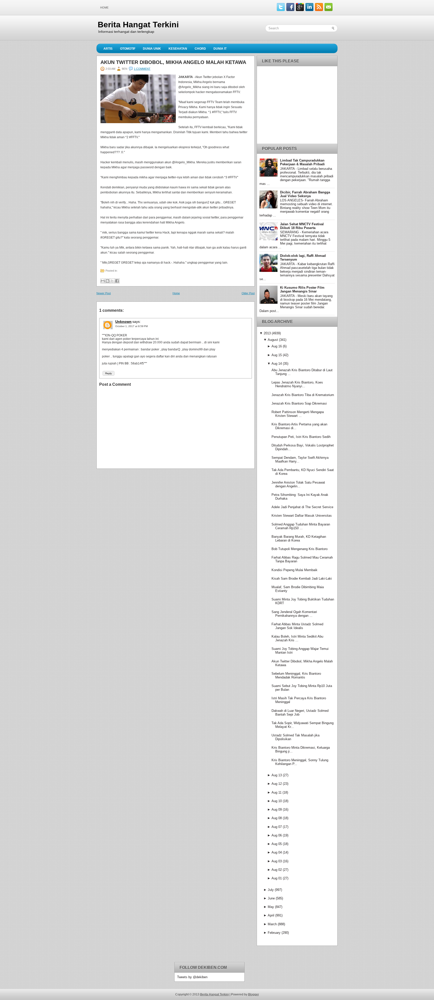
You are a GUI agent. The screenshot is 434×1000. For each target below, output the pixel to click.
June (271, 898)
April (271, 915)
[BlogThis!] (107, 280)
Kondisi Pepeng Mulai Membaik (294, 570)
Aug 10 (277, 801)
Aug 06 (277, 835)
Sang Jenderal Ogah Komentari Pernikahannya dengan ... (294, 614)
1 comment (142, 68)
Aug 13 (277, 775)
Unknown (123, 322)
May (271, 907)
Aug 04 (277, 852)
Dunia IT (220, 48)
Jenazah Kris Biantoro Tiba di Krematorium (303, 395)
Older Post (248, 293)
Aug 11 (277, 792)
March (272, 924)
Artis (108, 48)
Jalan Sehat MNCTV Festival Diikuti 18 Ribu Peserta (302, 226)
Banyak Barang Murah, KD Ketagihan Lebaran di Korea (299, 538)
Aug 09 (277, 809)
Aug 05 (277, 844)
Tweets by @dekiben (192, 977)
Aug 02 (277, 870)
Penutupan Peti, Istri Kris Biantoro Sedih (301, 437)
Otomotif (127, 48)
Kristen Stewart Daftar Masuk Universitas (302, 515)
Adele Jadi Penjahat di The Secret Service (302, 507)
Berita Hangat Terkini (138, 24)
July (271, 890)
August (273, 340)
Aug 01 (277, 878)
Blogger (253, 994)
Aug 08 (277, 818)
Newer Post (103, 293)
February (274, 933)
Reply (108, 373)
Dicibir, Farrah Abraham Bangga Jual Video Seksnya (305, 194)
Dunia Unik (152, 48)
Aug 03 (277, 861)
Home (104, 7)
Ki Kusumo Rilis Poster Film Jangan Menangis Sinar (302, 289)
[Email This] (102, 280)
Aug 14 (277, 363)
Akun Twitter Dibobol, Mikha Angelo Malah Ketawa (173, 62)
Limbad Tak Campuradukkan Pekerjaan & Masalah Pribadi (302, 162)
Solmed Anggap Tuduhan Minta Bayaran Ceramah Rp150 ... (301, 526)
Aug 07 (277, 827)
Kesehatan (178, 48)
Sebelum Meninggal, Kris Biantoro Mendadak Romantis (296, 675)
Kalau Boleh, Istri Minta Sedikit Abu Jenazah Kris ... (297, 638)
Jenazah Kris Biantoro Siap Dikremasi (299, 403)
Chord (200, 48)
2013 (267, 333)
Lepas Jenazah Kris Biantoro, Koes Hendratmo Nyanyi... (297, 384)
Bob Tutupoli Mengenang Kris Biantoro (300, 549)
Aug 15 (277, 355)
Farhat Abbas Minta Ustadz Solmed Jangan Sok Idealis (297, 626)
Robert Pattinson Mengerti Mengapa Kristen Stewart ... (298, 414)
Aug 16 (277, 346)
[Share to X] (112, 280)
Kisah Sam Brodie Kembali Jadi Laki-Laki (302, 578)
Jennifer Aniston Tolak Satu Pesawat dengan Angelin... (298, 484)
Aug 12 (277, 784)
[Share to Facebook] (117, 280)
